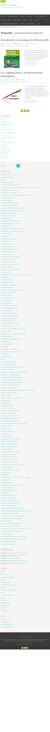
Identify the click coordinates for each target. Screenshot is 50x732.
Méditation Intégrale (5, 224)
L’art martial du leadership (7, 196)
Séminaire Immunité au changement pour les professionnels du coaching (17, 388)
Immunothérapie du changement (8, 283)
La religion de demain (6, 217)
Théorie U (3, 154)
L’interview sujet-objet (6, 532)
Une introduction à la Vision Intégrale (9, 188)
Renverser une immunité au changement (10, 524)
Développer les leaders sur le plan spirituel (11, 337)
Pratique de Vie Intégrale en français (9, 247)
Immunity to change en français (8, 136)
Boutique (3, 178)
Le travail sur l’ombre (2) (7, 301)
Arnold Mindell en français (8, 45)
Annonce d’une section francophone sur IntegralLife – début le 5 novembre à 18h (20, 186)
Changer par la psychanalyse (7, 429)
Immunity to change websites (7, 496)
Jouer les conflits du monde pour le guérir (10, 268)
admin (4, 43)
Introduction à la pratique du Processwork (25, 40)
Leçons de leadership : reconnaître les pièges (11, 396)
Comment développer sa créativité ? (9, 494)
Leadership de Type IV (6, 394)
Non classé (3, 143)
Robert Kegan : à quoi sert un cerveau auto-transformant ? (14, 371)
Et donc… (3, 358)
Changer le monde (19, 43)
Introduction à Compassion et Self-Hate (10, 468)
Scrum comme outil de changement (9, 414)
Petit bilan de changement (7, 335)
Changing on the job (5, 471)
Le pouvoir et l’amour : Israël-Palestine (10, 314)
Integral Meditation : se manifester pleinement (11, 227)
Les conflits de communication (8, 258)
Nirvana (25, 642)
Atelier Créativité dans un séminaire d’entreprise (12, 381)
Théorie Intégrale (5, 151)
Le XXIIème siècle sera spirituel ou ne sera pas (12, 350)
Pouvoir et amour (5, 276)
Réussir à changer (9, 5)
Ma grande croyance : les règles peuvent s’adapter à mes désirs (15, 527)
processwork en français (20, 45)
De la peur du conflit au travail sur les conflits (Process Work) (15, 273)
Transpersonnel (4, 156)
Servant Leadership (5, 401)
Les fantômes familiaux (6, 232)
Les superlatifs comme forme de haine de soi (11, 437)
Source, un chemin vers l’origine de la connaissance (13, 365)
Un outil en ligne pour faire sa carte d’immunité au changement (15, 476)
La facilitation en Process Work (8, 250)
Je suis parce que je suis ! (7, 435)
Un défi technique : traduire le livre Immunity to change (14, 537)
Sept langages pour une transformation (10, 512)
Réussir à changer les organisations (9, 347)
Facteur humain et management (8, 130)
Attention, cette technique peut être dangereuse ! (12, 506)
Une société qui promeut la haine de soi (10, 419)
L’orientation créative (6, 427)
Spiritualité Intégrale (6, 148)
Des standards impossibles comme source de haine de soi (14, 422)
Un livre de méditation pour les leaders (10, 322)
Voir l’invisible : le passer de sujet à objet (10, 522)
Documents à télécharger (6, 176)
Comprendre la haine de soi (7, 458)
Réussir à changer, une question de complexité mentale (13, 535)
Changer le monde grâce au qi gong (9, 306)
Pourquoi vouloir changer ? (7, 368)
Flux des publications (6, 620)
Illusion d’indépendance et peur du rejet (10, 417)
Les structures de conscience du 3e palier (10, 183)
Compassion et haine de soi (7, 123)
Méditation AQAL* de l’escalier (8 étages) (11, 255)
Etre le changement (28, 43)
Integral (3, 138)
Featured (3, 133)
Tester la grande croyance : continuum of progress (12, 514)
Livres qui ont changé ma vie (7, 141)
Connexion (3, 618)
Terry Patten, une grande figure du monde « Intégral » (13, 209)
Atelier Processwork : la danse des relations (11, 173)
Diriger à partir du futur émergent (8, 317)
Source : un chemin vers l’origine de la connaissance (13, 327)
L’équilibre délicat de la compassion (9, 191)
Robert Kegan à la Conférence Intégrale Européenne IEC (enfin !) (16, 194)
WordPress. (30, 642)
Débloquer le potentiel (6, 519)
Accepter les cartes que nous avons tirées (10, 263)
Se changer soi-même (6, 399)
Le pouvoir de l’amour (6, 324)
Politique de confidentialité (25, 635)
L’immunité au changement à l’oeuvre (9, 455)
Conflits (19, 78)
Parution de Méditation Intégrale (8, 214)
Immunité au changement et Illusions (9, 445)
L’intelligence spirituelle (6, 342)
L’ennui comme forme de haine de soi (9, 440)
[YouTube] (1, 1)
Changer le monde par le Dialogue (9, 391)
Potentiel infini (4, 345)
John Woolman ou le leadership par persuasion (12, 376)
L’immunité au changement (7, 486)
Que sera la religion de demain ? (8, 211)
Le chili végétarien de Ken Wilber (9, 291)
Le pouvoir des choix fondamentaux (9, 499)
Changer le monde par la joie (7, 406)
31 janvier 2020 (11, 78)
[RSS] (5, 1)
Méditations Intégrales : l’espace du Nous (10, 222)
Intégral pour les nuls (6, 235)
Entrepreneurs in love (6, 270)
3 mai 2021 (10, 43)
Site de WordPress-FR (6, 625)
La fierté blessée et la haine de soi (9, 453)
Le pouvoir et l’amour (6, 330)
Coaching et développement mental (9, 460)
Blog (2, 118)
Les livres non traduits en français (9, 504)
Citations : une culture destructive (9, 412)
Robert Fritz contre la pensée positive (9, 383)
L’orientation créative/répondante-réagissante (11, 378)
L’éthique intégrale (5, 340)
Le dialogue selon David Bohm (8, 386)
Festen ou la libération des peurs (8, 245)
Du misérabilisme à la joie (7, 404)
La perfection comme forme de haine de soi (11, 409)
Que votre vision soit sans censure (9, 304)
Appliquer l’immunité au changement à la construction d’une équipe (16, 509)
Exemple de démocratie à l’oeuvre (9, 319)
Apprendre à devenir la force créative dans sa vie (12, 483)
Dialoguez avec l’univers (7, 242)
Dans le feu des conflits (6, 253)
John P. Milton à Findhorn (7, 278)
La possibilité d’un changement (8, 542)
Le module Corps (5, 353)
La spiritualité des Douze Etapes (8, 363)
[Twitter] (3, 1)
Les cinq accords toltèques (7, 309)
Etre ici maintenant (5, 432)
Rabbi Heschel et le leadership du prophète (11, 373)
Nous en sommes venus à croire (8, 360)
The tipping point (5, 473)
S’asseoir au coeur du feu (7, 199)
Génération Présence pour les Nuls (9, 312)
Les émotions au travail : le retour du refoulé (11, 530)
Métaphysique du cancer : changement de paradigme (13, 332)
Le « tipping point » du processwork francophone (12, 229)
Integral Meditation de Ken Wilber (9, 237)
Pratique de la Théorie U (6, 265)
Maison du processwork (8, 80)
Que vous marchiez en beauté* (8, 296)
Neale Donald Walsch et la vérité (8, 260)
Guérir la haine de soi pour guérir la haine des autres (13, 463)
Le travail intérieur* (5, 240)
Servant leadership (5, 478)
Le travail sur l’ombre (6, 355)
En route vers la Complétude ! (8, 181)
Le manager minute (5, 491)
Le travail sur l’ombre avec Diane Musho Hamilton (12, 206)
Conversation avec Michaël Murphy (9, 204)
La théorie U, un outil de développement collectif (12, 288)
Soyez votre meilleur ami (6, 481)
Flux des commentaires (6, 623)
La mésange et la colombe (7, 465)
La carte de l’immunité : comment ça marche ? (11, 517)
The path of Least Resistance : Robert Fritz (11, 501)
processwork (35, 43)
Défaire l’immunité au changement (9, 488)
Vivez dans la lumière (6, 299)
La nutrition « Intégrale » (7, 294)
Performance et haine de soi (7, 424)
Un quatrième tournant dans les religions (10, 201)
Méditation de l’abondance (7, 286)
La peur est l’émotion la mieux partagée (10, 450)
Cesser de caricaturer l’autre (7, 540)
